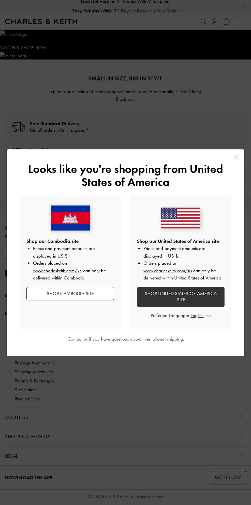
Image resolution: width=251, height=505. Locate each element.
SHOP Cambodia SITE (70, 293)
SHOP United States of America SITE (181, 297)
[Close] (236, 157)
